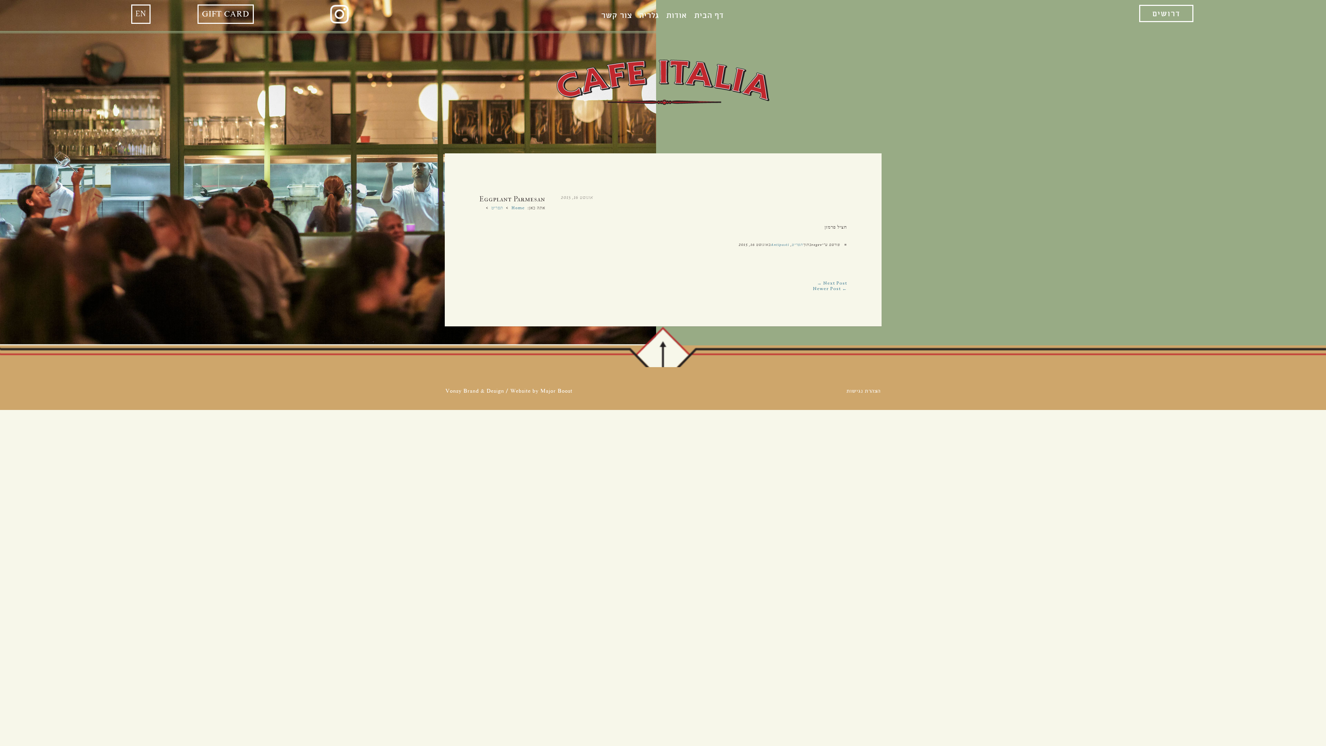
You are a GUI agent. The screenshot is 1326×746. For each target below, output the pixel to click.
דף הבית (709, 15)
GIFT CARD (225, 14)
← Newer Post (830, 288)
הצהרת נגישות (863, 391)
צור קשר (616, 15)
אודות (676, 15)
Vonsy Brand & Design (474, 391)
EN (141, 14)
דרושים (1166, 14)
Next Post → (832, 283)
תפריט (497, 207)
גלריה (649, 15)
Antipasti (780, 244)
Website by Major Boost (541, 391)
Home (518, 207)
